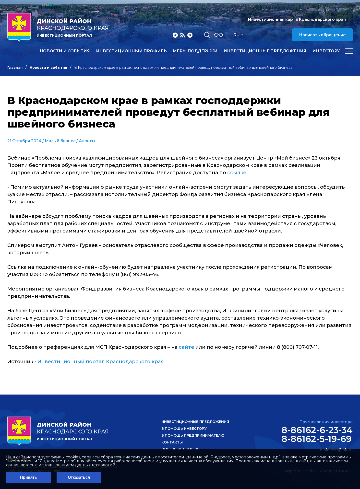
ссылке (236, 172)
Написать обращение (322, 35)
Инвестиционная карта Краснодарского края (297, 19)
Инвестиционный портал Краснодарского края (100, 361)
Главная (15, 67)
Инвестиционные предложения (265, 51)
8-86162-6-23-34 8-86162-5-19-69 (317, 434)
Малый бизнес (60, 141)
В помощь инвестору (184, 428)
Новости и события (65, 51)
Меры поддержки (195, 51)
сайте (186, 347)
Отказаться (79, 477)
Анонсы (87, 141)
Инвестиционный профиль (131, 51)
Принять (28, 477)
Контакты (172, 442)
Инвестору (326, 51)
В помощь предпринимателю (192, 435)
